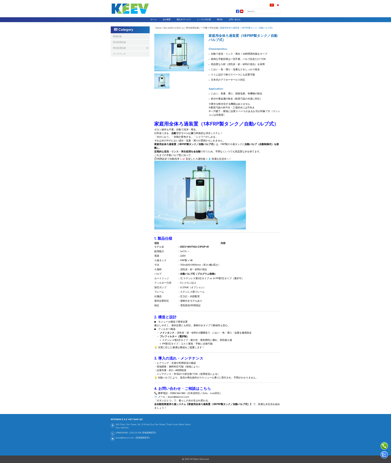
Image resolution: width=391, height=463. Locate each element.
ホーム (154, 20)
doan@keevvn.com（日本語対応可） (133, 438)
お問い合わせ (235, 20)
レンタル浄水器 (204, 20)
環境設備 (117, 36)
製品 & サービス (184, 20)
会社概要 (167, 20)
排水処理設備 (119, 42)
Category (125, 29)
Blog (220, 20)
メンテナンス (119, 54)
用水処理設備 (119, 48)
